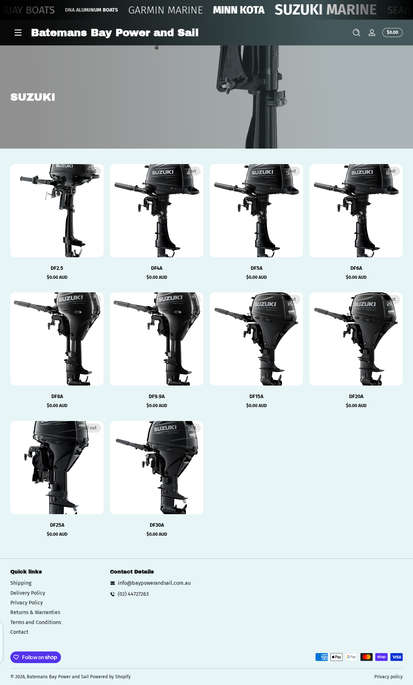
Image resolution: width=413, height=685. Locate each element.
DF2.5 (57, 268)
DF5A (256, 268)
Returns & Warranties (35, 612)
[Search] (356, 32)
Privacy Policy (26, 603)
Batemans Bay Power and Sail (58, 677)
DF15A (256, 396)
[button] (356, 32)
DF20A (356, 396)
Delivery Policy (27, 593)
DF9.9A (157, 396)
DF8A (57, 396)
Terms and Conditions (35, 622)
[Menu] (18, 32)
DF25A (57, 525)
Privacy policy (388, 677)
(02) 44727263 (133, 594)
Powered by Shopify (110, 677)
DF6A (356, 268)
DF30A (157, 525)
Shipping (20, 583)
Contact (19, 632)
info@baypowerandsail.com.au (154, 583)
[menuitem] (57, 583)
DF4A (156, 268)
